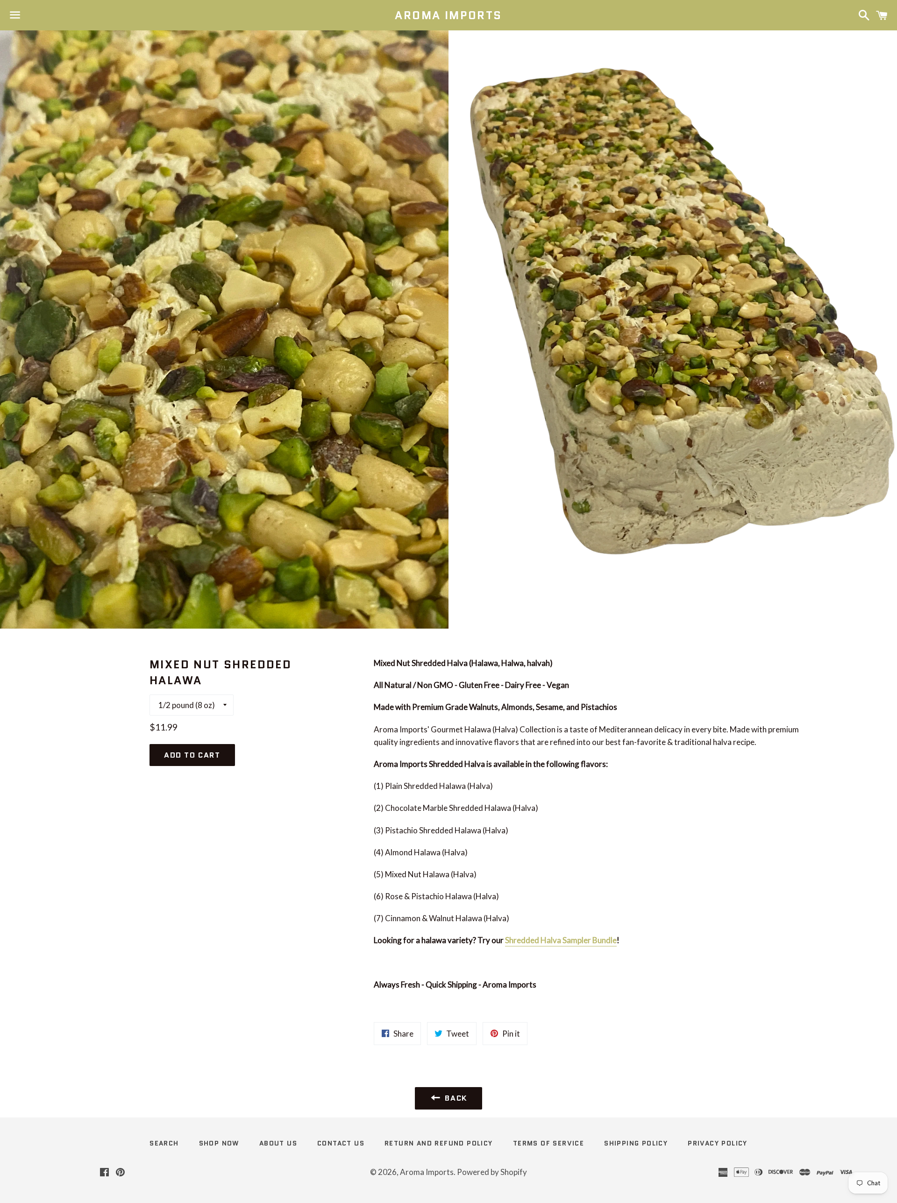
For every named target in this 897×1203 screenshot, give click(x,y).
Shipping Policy (636, 1143)
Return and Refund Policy (438, 1143)
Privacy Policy (718, 1143)
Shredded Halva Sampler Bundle (561, 940)
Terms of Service (548, 1143)
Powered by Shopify (492, 1172)
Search (164, 1143)
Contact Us (340, 1143)
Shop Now (219, 1143)
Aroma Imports (448, 15)
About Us (278, 1143)
